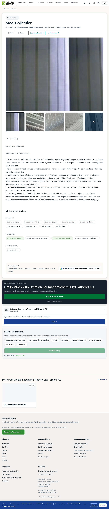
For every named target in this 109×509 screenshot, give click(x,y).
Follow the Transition (13, 432)
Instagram (51, 497)
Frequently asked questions (11, 478)
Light (60, 226)
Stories (32, 3)
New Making (10, 344)
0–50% (31, 222)
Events (50, 3)
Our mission (6, 474)
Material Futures (95, 340)
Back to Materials (10, 9)
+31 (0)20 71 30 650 (45, 474)
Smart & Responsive (79, 340)
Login (105, 3)
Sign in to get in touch (54, 296)
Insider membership (45, 447)
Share (22, 33)
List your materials (80, 444)
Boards (40, 454)
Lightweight (22, 344)
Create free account (45, 444)
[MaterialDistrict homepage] (8, 3)
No (12, 250)
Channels (75, 3)
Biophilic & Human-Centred (15, 340)
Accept (102, 505)
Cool (13, 226)
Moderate (36, 238)
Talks (66, 3)
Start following (54, 351)
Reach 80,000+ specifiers (83, 450)
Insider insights (43, 457)
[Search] (84, 3)
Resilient (86, 222)
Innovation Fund (80, 457)
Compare (53, 33)
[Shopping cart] (98, 3)
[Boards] (94, 3)
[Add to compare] (33, 385)
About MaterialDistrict (10, 471)
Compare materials (45, 450)
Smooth (68, 222)
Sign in (54, 322)
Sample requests (80, 454)
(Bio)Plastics (11, 18)
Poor (30, 226)
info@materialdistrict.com (47, 471)
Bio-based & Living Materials (39, 340)
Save (11, 33)
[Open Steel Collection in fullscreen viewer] (54, 74)
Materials (22, 3)
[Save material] (30, 385)
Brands (41, 3)
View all (102, 380)
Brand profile (78, 447)
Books (58, 3)
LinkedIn (42, 497)
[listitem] (15, 121)
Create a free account (54, 301)
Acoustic (65, 340)
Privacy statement (8, 506)
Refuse (94, 505)
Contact (5, 481)
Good (14, 238)
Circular (55, 340)
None (46, 226)
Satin (13, 222)
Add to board (37, 33)
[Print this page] (17, 138)
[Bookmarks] (89, 3)
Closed (50, 222)
